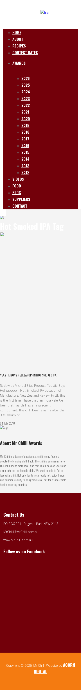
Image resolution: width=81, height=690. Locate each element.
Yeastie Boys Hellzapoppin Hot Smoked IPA (28, 375)
